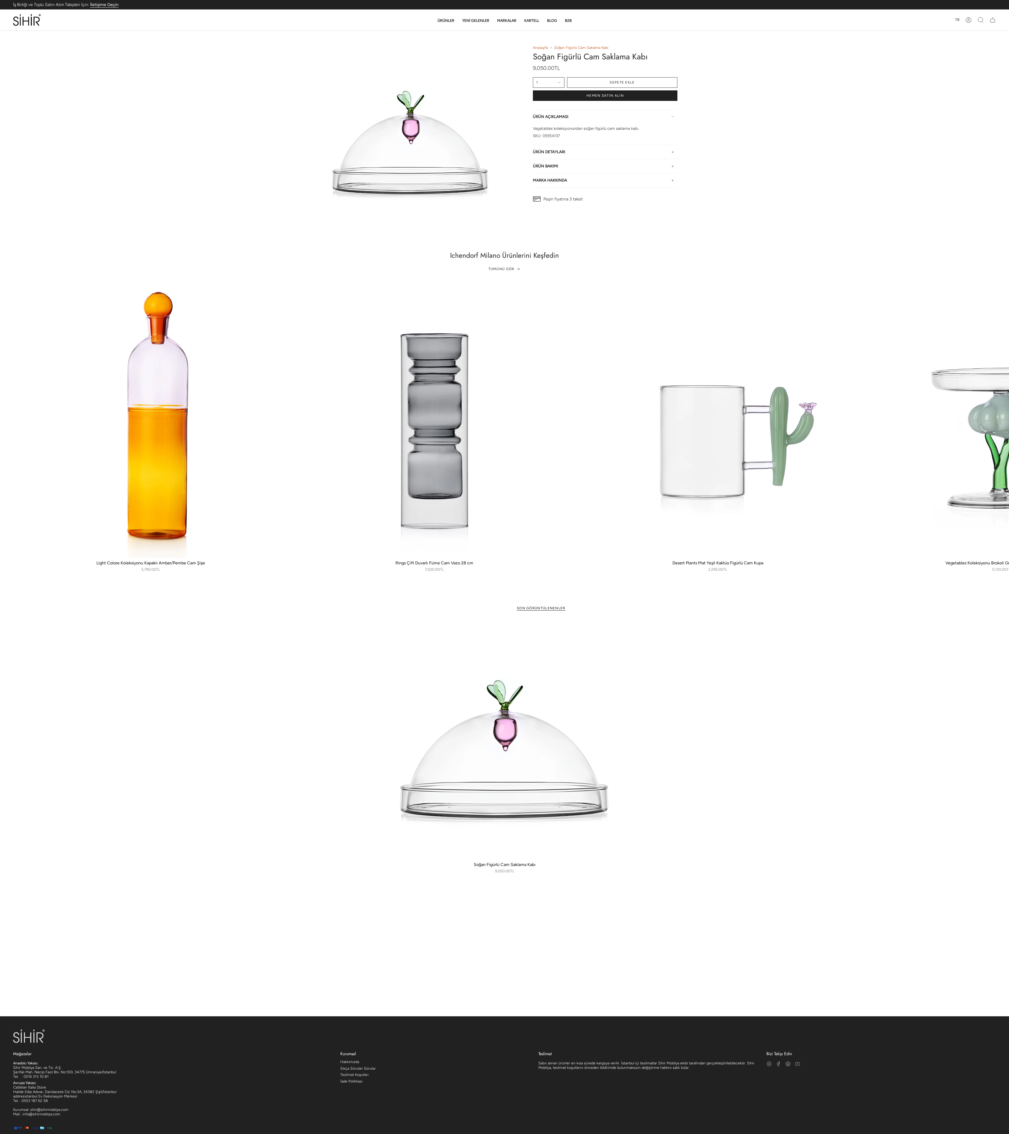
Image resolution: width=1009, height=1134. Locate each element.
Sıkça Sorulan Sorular (358, 1068)
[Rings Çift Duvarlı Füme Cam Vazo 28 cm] (434, 420)
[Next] (1001, 420)
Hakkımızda (349, 1062)
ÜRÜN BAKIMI (545, 166)
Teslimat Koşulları (354, 1075)
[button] (446, 20)
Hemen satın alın (605, 95)
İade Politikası (351, 1081)
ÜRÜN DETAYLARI (549, 152)
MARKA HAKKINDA (550, 180)
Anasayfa (540, 47)
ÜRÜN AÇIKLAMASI (550, 116)
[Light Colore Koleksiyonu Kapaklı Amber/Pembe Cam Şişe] (150, 420)
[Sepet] (993, 20)
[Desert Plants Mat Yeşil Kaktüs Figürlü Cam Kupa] (717, 420)
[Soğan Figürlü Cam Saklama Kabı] (504, 739)
